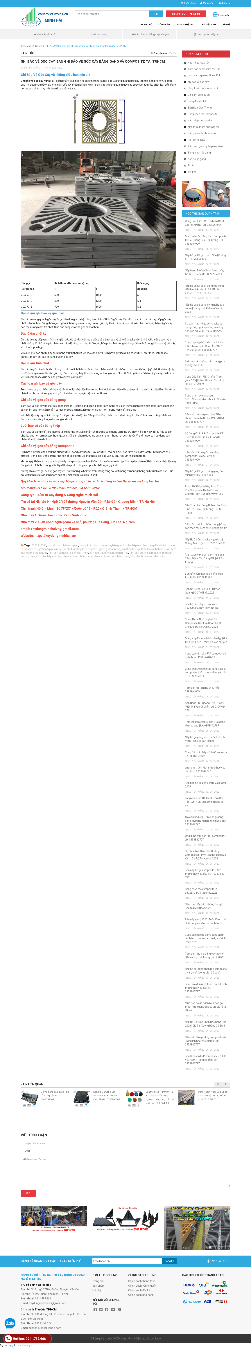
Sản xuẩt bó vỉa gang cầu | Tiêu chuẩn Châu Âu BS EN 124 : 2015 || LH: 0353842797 (204, 418)
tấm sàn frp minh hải (116, 552)
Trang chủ (145, 24)
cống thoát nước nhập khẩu (203, 88)
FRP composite (196, 139)
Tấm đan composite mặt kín (204, 69)
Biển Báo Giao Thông (200, 107)
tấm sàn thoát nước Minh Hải (147, 556)
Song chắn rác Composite (203, 114)
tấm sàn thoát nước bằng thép (111, 556)
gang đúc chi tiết (157, 545)
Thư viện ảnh (208, 24)
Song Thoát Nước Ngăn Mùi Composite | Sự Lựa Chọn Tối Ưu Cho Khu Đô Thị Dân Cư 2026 (203, 623)
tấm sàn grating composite (145, 552)
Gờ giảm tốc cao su (199, 94)
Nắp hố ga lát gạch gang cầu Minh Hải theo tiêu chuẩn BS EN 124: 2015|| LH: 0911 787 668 (204, 289)
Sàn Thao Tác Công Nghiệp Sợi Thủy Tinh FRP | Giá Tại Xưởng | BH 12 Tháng (206, 509)
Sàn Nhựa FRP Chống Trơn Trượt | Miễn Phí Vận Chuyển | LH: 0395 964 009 (205, 707)
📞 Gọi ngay (7, 1345)
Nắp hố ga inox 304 (199, 62)
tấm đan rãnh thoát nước (155, 549)
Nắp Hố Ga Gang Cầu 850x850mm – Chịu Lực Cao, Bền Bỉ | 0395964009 (106, 1095)
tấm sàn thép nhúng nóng (78, 556)
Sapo (158, 1338)
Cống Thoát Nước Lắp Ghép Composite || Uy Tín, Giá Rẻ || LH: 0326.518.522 (212, 1095)
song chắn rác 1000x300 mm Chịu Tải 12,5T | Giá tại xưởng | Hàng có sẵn (204, 802)
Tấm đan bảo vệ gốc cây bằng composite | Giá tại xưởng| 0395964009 (202, 456)
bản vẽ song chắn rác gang (63, 545)
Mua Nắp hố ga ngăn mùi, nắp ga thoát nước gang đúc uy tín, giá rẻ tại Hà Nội (206, 1007)
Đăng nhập (207, 3)
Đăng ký (226, 3)
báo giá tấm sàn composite (95, 545)
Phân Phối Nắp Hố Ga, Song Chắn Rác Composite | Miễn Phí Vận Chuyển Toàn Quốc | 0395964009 (204, 490)
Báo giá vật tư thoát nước (202, 133)
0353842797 (39, 545)
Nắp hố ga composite (200, 120)
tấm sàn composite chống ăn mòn (68, 552)
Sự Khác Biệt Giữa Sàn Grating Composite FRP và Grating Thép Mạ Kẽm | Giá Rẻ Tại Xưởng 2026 (205, 855)
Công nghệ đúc (185, 24)
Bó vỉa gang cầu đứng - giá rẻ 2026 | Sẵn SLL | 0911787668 (55, 1095)
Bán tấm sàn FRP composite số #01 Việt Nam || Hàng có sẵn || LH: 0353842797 (205, 1060)
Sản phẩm (164, 24)
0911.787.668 (220, 1261)
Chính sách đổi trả (139, 1290)
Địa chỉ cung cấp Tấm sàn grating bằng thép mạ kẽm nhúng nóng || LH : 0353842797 (206, 821)
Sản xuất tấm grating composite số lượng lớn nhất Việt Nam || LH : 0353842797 (205, 1041)
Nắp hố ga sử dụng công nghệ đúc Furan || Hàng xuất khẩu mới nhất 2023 (204, 308)
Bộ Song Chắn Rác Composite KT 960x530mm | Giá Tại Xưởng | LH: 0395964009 (204, 437)
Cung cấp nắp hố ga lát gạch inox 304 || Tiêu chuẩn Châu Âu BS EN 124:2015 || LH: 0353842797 (204, 346)
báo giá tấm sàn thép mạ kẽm (129, 545)
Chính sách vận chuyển (142, 1285)
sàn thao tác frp (130, 549)
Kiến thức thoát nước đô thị (203, 126)
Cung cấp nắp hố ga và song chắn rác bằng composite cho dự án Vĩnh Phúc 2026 (205, 938)
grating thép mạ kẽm (85, 549)
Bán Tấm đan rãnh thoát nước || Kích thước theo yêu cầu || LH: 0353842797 (206, 988)
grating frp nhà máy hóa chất (55, 549)
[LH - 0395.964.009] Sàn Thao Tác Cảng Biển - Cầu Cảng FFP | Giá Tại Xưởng (204, 558)
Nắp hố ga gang (197, 159)
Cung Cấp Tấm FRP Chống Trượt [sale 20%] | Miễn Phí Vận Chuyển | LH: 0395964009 (204, 380)
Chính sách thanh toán (141, 1281)
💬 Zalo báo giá (23, 1345)
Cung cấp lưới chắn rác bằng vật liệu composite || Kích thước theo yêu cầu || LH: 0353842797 (206, 672)
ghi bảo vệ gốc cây (198, 81)
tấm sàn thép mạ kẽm (49, 556)
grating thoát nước (109, 549)
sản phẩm (190, 3)
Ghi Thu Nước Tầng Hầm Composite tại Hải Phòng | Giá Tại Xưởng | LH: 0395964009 (205, 240)
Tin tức (38, 46)
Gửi (28, 1193)
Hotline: (186, 13)
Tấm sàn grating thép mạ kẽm (205, 146)
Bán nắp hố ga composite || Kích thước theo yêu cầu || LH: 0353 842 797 (204, 874)
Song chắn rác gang (199, 152)
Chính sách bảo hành (141, 1294)
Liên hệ (226, 24)
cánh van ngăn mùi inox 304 (204, 75)
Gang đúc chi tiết (197, 101)
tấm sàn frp (96, 552)
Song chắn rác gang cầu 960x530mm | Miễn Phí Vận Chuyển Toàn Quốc (205, 399)
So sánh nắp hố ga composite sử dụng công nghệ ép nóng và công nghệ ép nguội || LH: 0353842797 (204, 327)
